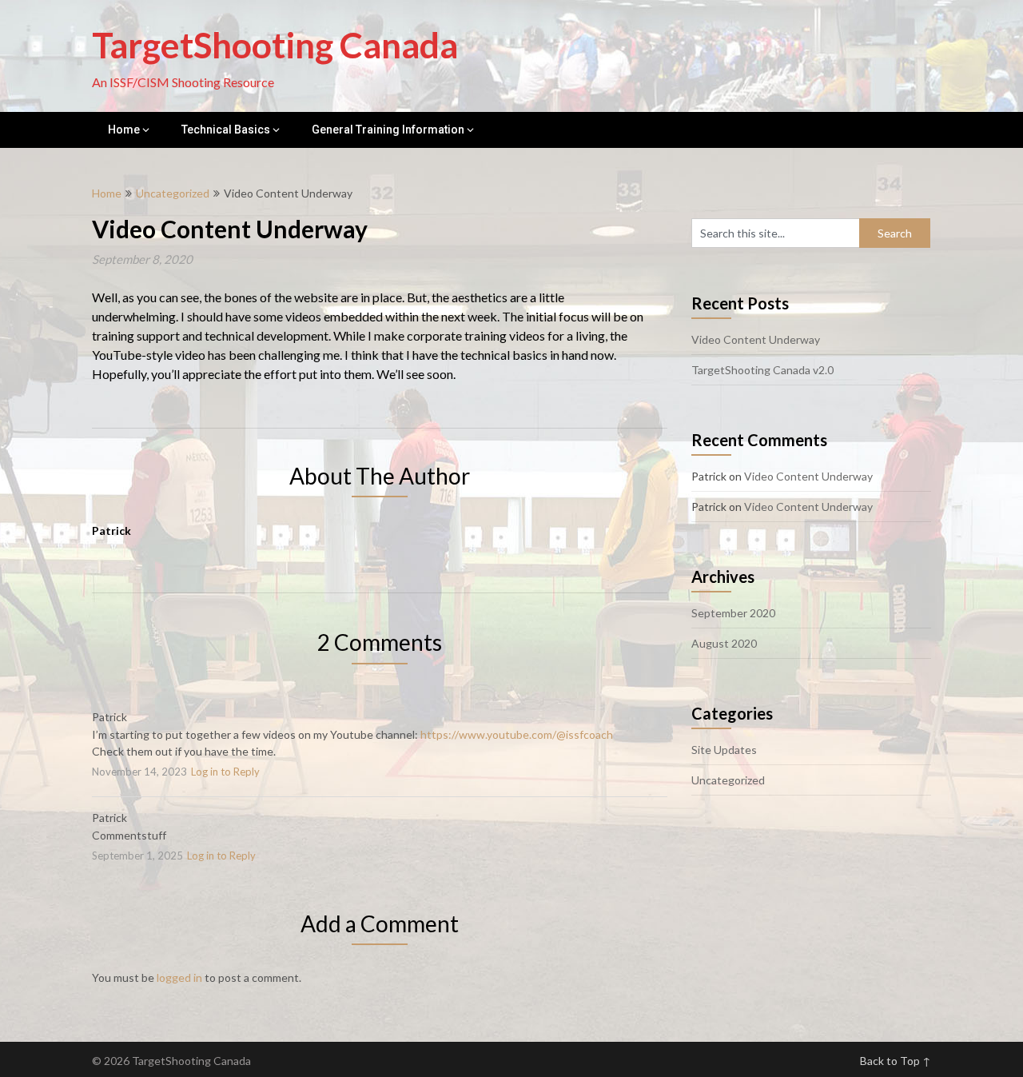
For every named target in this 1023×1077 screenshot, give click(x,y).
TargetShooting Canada (275, 45)
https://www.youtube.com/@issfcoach (516, 734)
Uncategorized (172, 193)
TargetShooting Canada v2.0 (762, 370)
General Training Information (388, 129)
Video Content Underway (755, 339)
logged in (179, 977)
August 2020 (724, 643)
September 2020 (733, 613)
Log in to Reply (225, 771)
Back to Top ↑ (895, 1060)
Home (124, 129)
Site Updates (724, 749)
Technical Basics (225, 129)
